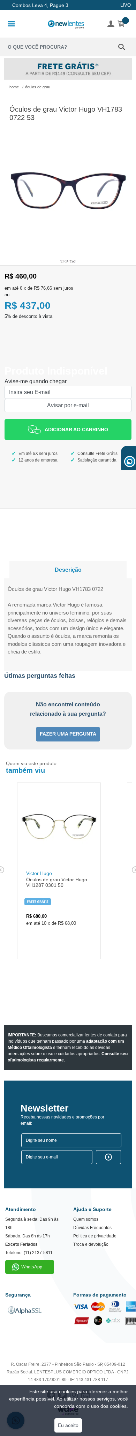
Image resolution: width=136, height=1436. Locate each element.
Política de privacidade (94, 1236)
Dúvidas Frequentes (92, 1227)
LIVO (125, 5)
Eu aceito (68, 1425)
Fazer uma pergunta (68, 734)
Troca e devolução (90, 1244)
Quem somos (85, 1219)
